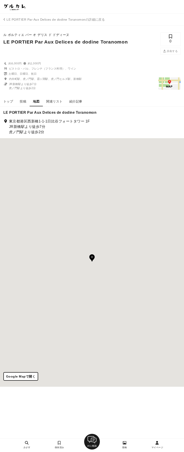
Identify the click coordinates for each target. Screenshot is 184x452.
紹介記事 (75, 101)
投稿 (23, 101)
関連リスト (54, 101)
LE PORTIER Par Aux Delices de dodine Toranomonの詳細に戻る (56, 19)
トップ (8, 101)
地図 (36, 101)
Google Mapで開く (20, 376)
